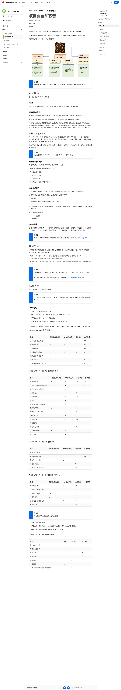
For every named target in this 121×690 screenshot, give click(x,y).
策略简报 (5, 51)
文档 (30, 11)
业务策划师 (103, 40)
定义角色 (101, 26)
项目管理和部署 (74, 277)
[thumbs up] (64, 687)
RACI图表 (101, 50)
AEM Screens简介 (8, 33)
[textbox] (12, 16)
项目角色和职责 (8, 37)
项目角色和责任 (81, 238)
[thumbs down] (68, 687)
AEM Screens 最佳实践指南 (47, 11)
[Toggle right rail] (99, 7)
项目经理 (102, 43)
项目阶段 (101, 47)
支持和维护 (5, 62)
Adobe (101, 29)
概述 (4, 29)
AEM (35, 11)
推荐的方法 (7, 48)
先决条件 (6, 41)
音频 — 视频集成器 (105, 36)
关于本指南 (6, 26)
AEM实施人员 (103, 33)
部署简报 (5, 58)
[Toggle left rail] (22, 7)
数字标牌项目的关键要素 (11, 44)
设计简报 (5, 55)
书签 (102, 19)
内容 (34, 23)
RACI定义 (102, 54)
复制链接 (108, 19)
